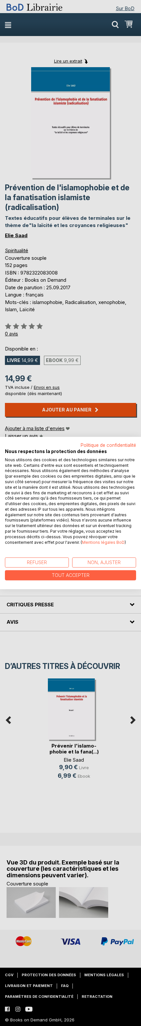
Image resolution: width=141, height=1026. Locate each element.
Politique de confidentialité (108, 445)
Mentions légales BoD (103, 542)
